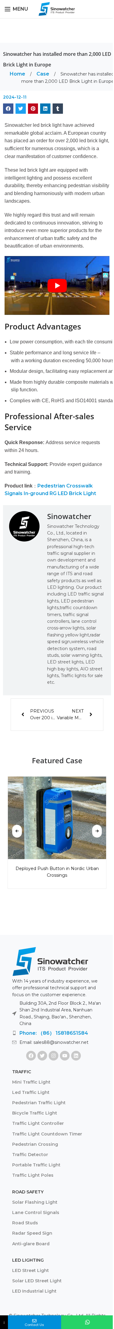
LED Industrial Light (34, 1291)
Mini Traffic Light (31, 1082)
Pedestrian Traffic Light (39, 1102)
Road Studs (25, 1223)
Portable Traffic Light (36, 1165)
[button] (8, 108)
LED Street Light (30, 1270)
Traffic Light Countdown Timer (47, 1134)
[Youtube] (65, 1056)
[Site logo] (57, 9)
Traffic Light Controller (38, 1123)
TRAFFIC (21, 1071)
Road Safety (27, 1192)
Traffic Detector (30, 1154)
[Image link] (50, 961)
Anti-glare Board (31, 1243)
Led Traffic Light (31, 1092)
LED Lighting (28, 1260)
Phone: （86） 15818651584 (53, 1033)
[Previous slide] (17, 831)
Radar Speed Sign (32, 1233)
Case (43, 74)
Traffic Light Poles (33, 1175)
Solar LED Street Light (37, 1280)
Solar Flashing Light (34, 1202)
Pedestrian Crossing (35, 1144)
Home (18, 74)
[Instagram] (53, 1056)
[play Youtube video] (57, 285)
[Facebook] (31, 1056)
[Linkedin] (76, 1056)
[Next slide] (97, 831)
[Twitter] (42, 1056)
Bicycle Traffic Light (34, 1113)
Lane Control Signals (35, 1212)
